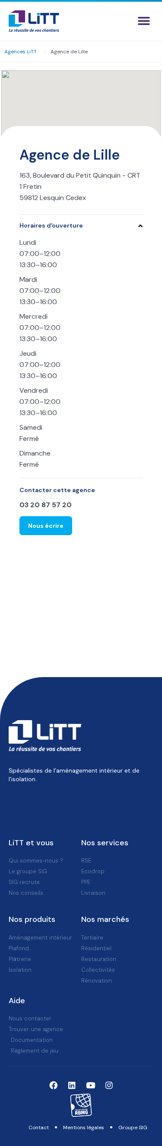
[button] (143, 21)
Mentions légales (83, 1127)
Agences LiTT (20, 51)
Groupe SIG (132, 1127)
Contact (39, 1127)
